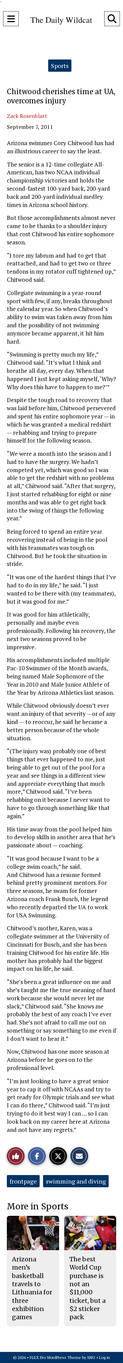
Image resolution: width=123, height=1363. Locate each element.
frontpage (23, 1181)
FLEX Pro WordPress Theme (55, 1357)
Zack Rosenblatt (27, 116)
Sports (60, 66)
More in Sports (37, 1206)
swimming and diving (76, 1181)
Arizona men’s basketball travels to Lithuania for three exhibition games (32, 1288)
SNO (91, 1357)
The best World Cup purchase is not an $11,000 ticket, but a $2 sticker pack (87, 1288)
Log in (104, 1357)
